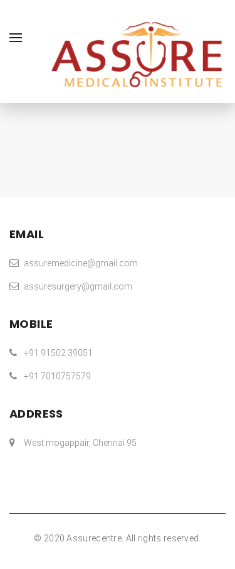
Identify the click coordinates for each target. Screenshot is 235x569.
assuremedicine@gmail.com (81, 263)
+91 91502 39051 (58, 353)
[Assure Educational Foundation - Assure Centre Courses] (136, 53)
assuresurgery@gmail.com (78, 286)
